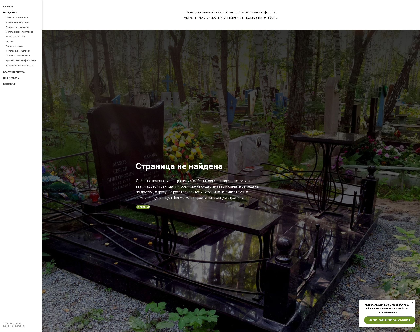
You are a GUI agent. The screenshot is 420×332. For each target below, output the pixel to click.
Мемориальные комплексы (19, 65)
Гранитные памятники (17, 17)
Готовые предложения (17, 27)
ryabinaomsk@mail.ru (13, 326)
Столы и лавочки (14, 46)
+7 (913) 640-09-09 (12, 323)
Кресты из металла (15, 36)
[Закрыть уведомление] (412, 302)
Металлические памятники (19, 32)
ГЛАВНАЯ (8, 6)
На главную (143, 207)
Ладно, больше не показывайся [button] (389, 320)
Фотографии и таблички (18, 51)
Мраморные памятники (17, 22)
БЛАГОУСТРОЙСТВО (14, 72)
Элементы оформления (18, 55)
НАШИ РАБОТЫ (11, 78)
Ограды (9, 41)
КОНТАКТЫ (9, 84)
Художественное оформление (21, 60)
